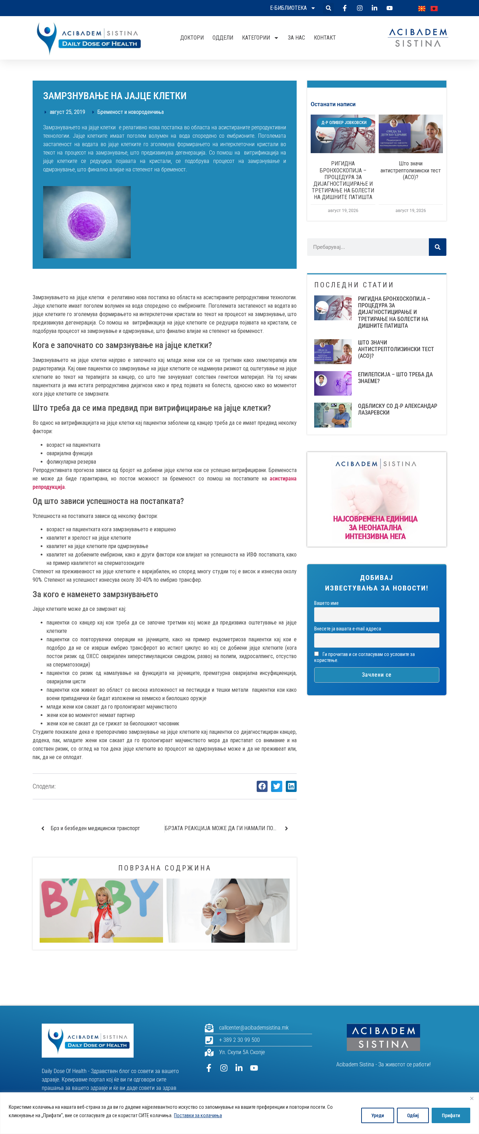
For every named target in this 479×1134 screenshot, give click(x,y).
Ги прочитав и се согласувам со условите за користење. (364, 657)
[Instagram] (224, 1068)
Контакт (325, 37)
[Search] (437, 247)
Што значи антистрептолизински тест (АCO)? (410, 170)
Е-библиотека (288, 8)
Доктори (192, 37)
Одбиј (413, 1115)
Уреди (377, 1115)
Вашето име (326, 603)
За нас (296, 37)
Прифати (451, 1115)
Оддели (222, 37)
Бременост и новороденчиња (130, 112)
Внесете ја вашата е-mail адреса (347, 629)
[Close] (471, 1098)
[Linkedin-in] (239, 1068)
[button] (328, 8)
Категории (256, 37)
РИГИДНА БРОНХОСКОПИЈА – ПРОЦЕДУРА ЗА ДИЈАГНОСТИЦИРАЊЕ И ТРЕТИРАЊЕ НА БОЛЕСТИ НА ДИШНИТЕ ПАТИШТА (343, 180)
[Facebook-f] (209, 1068)
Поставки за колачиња (198, 1115)
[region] (239, 1113)
